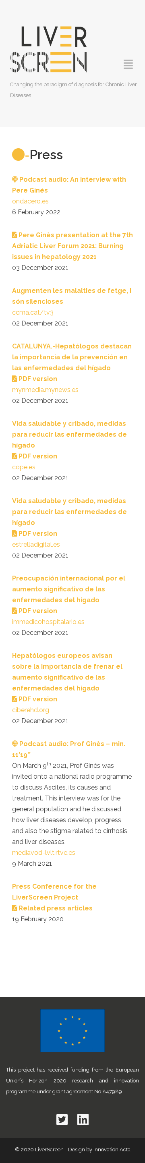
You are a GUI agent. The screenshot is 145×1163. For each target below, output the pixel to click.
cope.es (23, 467)
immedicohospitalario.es (48, 622)
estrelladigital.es (36, 544)
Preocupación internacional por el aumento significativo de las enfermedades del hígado (68, 589)
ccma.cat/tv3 (33, 312)
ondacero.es (30, 201)
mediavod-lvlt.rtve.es (43, 852)
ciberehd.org (30, 710)
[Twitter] (62, 1119)
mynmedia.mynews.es (45, 390)
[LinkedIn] (83, 1119)
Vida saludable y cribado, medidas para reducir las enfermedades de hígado (69, 434)
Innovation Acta (111, 1149)
